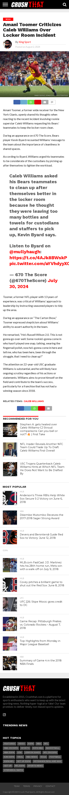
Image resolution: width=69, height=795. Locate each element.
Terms (26, 786)
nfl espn (19, 766)
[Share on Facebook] (16, 101)
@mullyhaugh (24, 251)
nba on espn (11, 748)
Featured (9, 744)
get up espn (23, 761)
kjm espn (9, 757)
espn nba (38, 748)
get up (8, 766)
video (21, 744)
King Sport (25, 41)
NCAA (43, 757)
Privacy (37, 786)
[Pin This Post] (37, 101)
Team (16, 786)
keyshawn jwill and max (47, 761)
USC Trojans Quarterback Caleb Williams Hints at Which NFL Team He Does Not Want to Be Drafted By (42, 468)
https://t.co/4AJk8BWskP (38, 257)
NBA (39, 744)
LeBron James (32, 752)
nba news (31, 757)
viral (20, 757)
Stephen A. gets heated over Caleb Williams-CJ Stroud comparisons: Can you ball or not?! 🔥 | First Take (39, 429)
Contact (50, 786)
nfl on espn (50, 752)
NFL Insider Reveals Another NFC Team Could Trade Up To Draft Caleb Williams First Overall (41, 447)
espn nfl (9, 761)
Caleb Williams (34, 401)
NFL (46, 744)
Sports (25, 748)
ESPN (30, 744)
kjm (20, 752)
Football (55, 757)
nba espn (9, 752)
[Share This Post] (23, 101)
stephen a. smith (13, 770)
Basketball (52, 748)
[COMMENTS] (52, 101)
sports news (35, 766)
